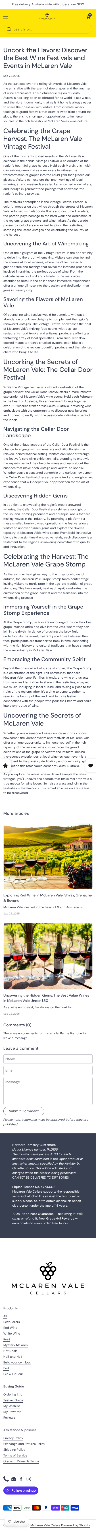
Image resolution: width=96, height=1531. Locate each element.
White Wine (11, 1333)
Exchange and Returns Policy (24, 1444)
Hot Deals (10, 1351)
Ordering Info (12, 1394)
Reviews (9, 1418)
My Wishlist (11, 1406)
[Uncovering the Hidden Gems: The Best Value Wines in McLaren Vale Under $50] (48, 956)
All (5, 1316)
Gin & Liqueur (13, 1374)
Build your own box (17, 1362)
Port (6, 1368)
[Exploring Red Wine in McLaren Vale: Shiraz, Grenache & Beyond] (48, 856)
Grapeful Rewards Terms (21, 1461)
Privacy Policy (13, 1438)
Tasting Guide (13, 1400)
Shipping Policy (14, 1450)
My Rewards (12, 1412)
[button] (88, 16)
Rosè (6, 1339)
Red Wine (10, 1328)
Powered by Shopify (75, 1525)
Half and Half (12, 1357)
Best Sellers (11, 1322)
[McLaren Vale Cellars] (47, 16)
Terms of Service (15, 1455)
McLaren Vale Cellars (45, 1525)
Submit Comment (24, 1111)
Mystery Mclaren (15, 1345)
